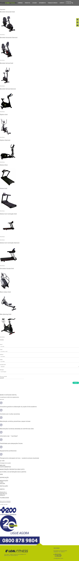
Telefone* (1, 354)
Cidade (1, 359)
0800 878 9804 (68, 1)
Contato (62, 2)
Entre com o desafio (3, 376)
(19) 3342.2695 (68, 3)
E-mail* (1, 349)
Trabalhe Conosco (52, 2)
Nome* (1, 344)
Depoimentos (42, 2)
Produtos (27, 2)
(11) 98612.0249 (68, 2)
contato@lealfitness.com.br (58, 558)
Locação (34, 2)
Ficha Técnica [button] (2, 34)
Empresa (20, 2)
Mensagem (2, 369)
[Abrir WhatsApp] (76, 558)
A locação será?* (3, 364)
